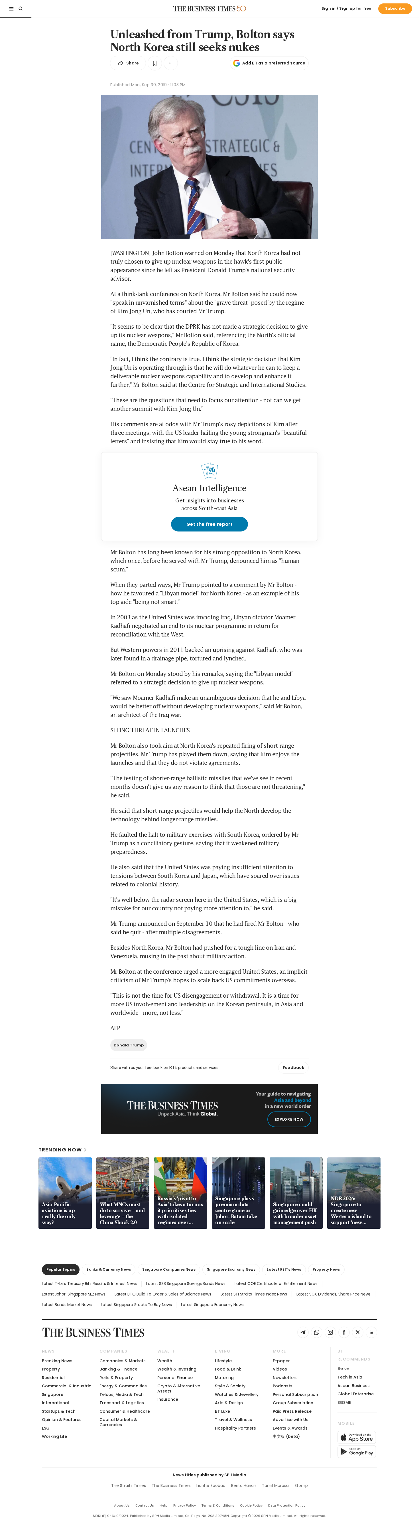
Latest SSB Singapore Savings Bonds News (185, 1283)
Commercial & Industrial (67, 1386)
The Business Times (171, 1485)
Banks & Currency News (108, 1269)
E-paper (281, 1361)
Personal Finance (175, 1378)
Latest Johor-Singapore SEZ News (73, 1294)
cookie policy (251, 1505)
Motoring (224, 1378)
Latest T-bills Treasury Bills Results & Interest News (89, 1283)
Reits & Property (116, 1378)
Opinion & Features (62, 1419)
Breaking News (57, 1361)
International (55, 1403)
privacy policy (184, 1505)
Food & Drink (228, 1369)
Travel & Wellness (233, 1419)
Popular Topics (60, 1269)
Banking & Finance (118, 1369)
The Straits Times (128, 1485)
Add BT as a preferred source (273, 63)
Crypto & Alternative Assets (178, 1388)
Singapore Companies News (169, 1269)
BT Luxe (222, 1411)
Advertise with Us (290, 1419)
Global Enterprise (355, 1394)
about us (122, 1505)
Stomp (301, 1485)
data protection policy (286, 1505)
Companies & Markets (122, 1361)
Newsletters (285, 1378)
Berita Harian (243, 1485)
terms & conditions (218, 1505)
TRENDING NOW (60, 1149)
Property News (326, 1269)
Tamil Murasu (275, 1485)
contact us (144, 1505)
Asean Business (353, 1385)
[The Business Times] (204, 8)
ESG (46, 1428)
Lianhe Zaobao (210, 1485)
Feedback (293, 1067)
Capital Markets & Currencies (118, 1422)
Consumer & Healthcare (124, 1411)
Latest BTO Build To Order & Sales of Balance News (163, 1294)
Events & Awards (290, 1428)
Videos (280, 1369)
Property (51, 1369)
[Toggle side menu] (11, 8)
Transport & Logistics (121, 1403)
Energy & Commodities (123, 1386)
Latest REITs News (284, 1269)
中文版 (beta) (286, 1436)
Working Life (54, 1436)
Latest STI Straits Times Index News (254, 1294)
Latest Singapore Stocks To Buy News (136, 1304)
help (164, 1505)
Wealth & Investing (176, 1369)
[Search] (20, 8)
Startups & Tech (59, 1411)
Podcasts (282, 1386)
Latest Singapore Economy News (212, 1304)
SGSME (344, 1402)
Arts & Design (229, 1403)
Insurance (167, 1399)
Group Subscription (293, 1403)
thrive (343, 1369)
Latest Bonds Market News (66, 1304)
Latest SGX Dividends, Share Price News (333, 1294)
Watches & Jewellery (237, 1394)
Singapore (52, 1394)
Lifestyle (223, 1361)
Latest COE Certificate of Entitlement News (276, 1283)
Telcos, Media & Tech (121, 1394)
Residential (53, 1378)
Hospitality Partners (235, 1428)
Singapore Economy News (231, 1269)
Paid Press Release (292, 1411)
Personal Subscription (295, 1394)
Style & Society (230, 1386)
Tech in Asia (349, 1377)
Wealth (164, 1361)
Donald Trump (129, 1045)
